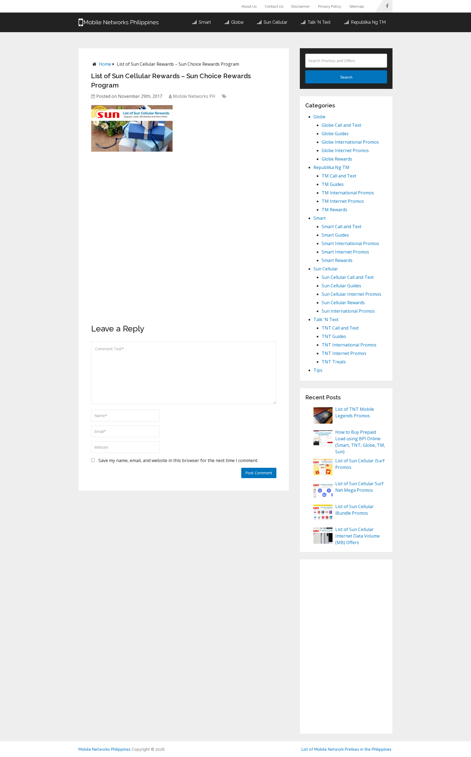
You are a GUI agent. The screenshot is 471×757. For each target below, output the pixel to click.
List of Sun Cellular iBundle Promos (354, 509)
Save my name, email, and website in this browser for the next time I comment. (178, 460)
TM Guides (333, 184)
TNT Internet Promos (344, 353)
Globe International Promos (350, 142)
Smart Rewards (337, 260)
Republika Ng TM (368, 22)
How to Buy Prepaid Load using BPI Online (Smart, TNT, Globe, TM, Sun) (360, 442)
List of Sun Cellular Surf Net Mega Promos (359, 487)
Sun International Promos (348, 311)
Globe (236, 22)
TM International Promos (348, 193)
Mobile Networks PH (194, 96)
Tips (317, 370)
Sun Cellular (274, 22)
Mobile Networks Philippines (104, 749)
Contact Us (274, 6)
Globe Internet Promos (345, 150)
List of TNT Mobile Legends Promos (354, 412)
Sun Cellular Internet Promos (351, 294)
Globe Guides (335, 134)
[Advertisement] (132, 193)
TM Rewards (334, 210)
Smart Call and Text (341, 227)
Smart (204, 22)
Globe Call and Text (341, 125)
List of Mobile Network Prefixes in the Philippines (346, 749)
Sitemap (356, 6)
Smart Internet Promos (345, 252)
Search (346, 77)
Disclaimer (300, 6)
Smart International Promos (350, 243)
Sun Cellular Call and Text (348, 277)
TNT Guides (334, 336)
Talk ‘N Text (318, 22)
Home (105, 64)
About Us (248, 6)
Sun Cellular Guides (341, 286)
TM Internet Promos (343, 201)
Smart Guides (335, 235)
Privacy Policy (329, 6)
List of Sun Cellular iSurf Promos (360, 464)
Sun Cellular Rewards (343, 303)
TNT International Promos (349, 345)
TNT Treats (334, 362)
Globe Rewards (337, 159)
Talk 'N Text (326, 319)
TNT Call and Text (340, 328)
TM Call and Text (339, 176)
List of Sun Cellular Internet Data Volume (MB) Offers (357, 535)
